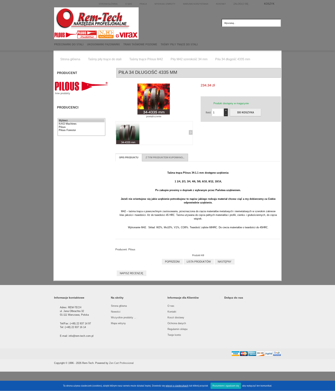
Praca (143, 4)
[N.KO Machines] (81, 124)
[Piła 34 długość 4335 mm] (127, 133)
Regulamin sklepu (177, 329)
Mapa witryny (118, 323)
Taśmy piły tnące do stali (105, 59)
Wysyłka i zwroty (165, 4)
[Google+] (83, 353)
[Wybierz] (81, 120)
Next (190, 133)
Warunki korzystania (195, 4)
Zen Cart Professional (121, 363)
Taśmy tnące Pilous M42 (146, 59)
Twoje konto (174, 334)
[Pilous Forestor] (81, 130)
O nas (128, 4)
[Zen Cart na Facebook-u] (66, 353)
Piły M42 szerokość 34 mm (189, 59)
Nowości (115, 311)
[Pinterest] (92, 353)
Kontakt (221, 4)
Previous (118, 133)
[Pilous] (81, 127)
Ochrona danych (177, 323)
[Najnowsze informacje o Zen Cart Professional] (75, 353)
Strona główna (108, 4)
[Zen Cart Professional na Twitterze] (58, 353)
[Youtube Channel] (100, 353)
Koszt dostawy (176, 317)
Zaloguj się (240, 4)
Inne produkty (62, 93)
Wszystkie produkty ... (123, 317)
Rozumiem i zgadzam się (225, 385)
